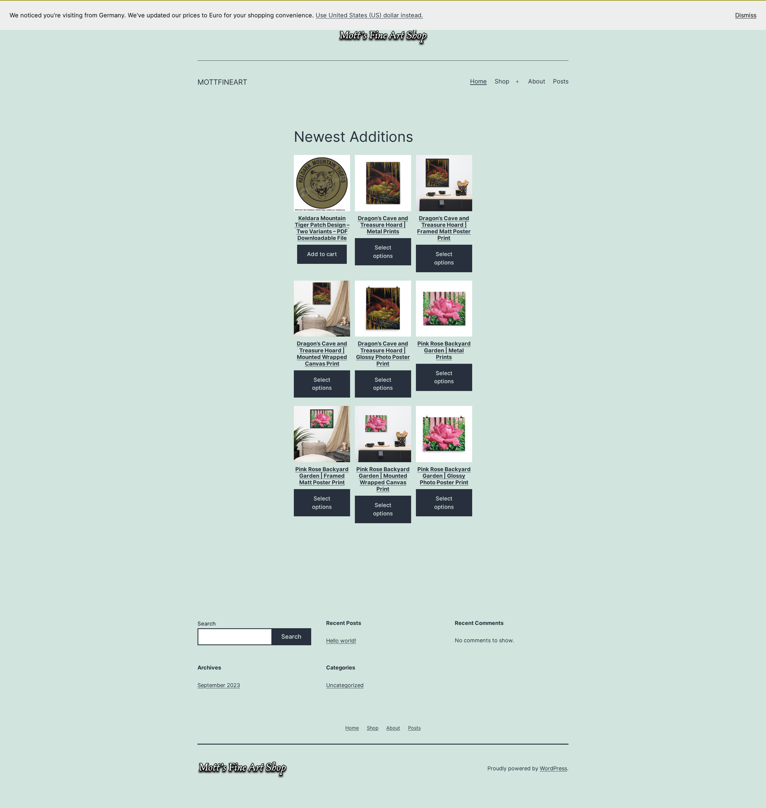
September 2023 (218, 685)
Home (478, 81)
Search (206, 623)
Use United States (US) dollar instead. (369, 15)
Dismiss (745, 15)
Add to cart (322, 254)
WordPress (553, 768)
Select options (383, 251)
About (536, 81)
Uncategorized (345, 685)
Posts (561, 81)
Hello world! (341, 640)
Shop (502, 81)
